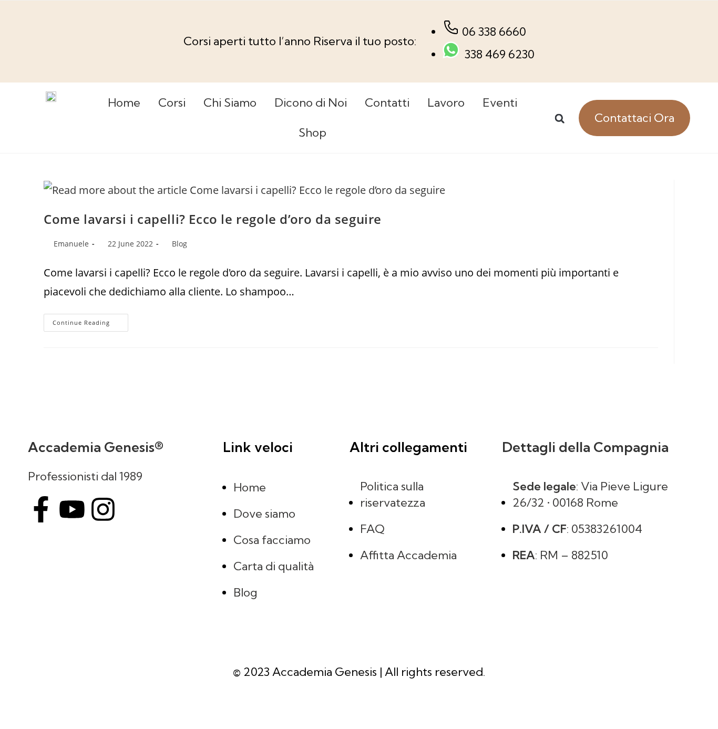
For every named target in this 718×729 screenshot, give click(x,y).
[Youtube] (72, 509)
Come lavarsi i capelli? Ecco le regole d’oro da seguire (213, 219)
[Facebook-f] (41, 509)
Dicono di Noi (310, 102)
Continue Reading (90, 320)
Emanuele (71, 244)
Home (124, 102)
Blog (179, 244)
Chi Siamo (230, 102)
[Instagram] (103, 509)
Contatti (387, 102)
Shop (312, 132)
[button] (559, 118)
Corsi (172, 102)
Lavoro (446, 102)
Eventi (500, 102)
